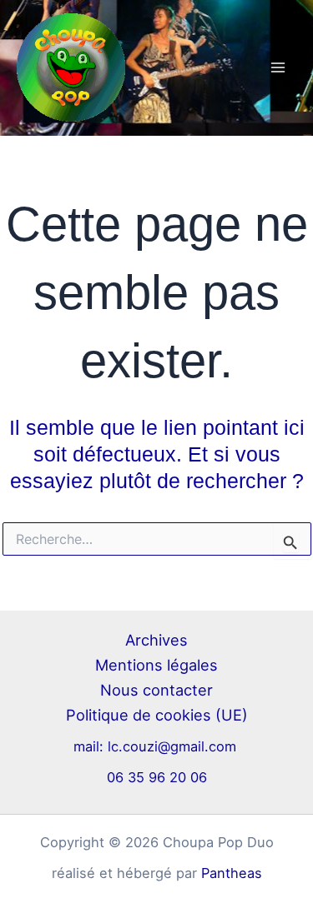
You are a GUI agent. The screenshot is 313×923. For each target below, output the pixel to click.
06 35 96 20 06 (157, 777)
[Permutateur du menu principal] (277, 68)
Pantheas (231, 873)
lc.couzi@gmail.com (174, 746)
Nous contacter (156, 690)
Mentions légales (156, 665)
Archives (156, 640)
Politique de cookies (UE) (157, 715)
